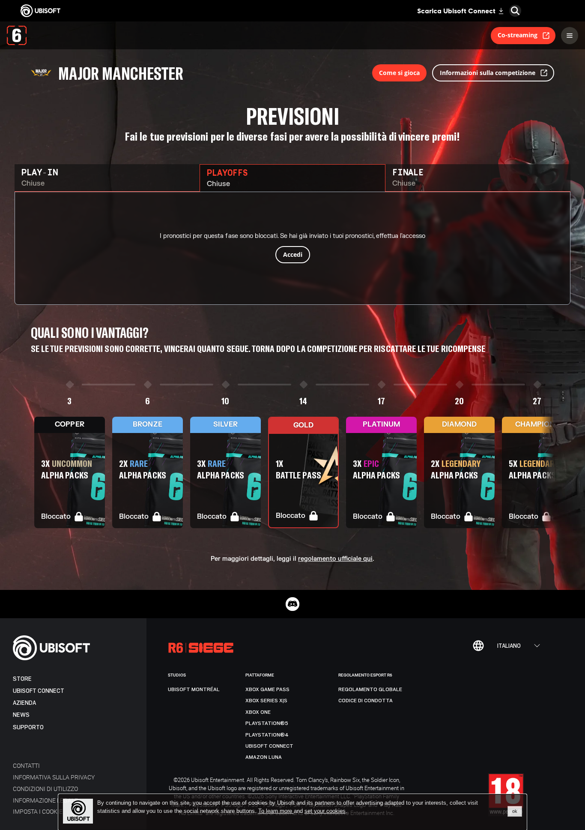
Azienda (24, 703)
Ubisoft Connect (38, 691)
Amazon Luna (263, 757)
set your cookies (325, 811)
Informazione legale (45, 800)
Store (22, 679)
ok (514, 811)
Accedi (292, 254)
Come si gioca (399, 73)
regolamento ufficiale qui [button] (335, 559)
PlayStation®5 (266, 723)
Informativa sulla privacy (54, 777)
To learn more (276, 811)
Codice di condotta (365, 701)
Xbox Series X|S (266, 701)
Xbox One (258, 712)
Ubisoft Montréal (194, 689)
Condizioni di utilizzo (45, 789)
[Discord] (292, 604)
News (21, 715)
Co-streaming (517, 35)
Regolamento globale (370, 689)
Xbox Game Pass (267, 689)
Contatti (26, 765)
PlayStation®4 (267, 735)
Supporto (28, 727)
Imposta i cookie (38, 811)
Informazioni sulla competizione (487, 73)
